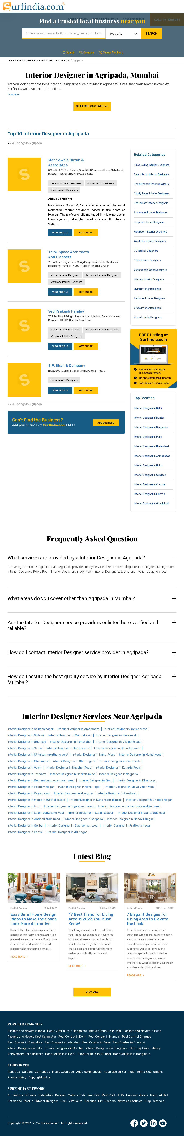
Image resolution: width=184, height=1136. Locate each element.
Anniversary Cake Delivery (25, 1054)
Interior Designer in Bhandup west (117, 748)
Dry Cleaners (107, 1101)
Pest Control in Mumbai (104, 1036)
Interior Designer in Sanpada (83, 819)
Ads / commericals (88, 1071)
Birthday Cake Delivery (145, 1048)
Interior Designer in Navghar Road (68, 767)
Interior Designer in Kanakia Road (118, 767)
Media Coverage (63, 1071)
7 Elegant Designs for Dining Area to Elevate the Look (147, 919)
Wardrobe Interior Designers (66, 282)
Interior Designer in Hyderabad (151, 446)
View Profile (60, 232)
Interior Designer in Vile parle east (118, 741)
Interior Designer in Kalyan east (29, 793)
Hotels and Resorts (20, 1101)
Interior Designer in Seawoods (120, 761)
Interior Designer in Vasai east (116, 735)
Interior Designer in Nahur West (94, 754)
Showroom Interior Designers (150, 212)
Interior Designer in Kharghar (73, 793)
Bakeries (90, 1101)
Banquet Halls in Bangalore (131, 1054)
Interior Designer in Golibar (25, 825)
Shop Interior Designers (147, 260)
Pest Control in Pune (96, 1042)
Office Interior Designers (148, 307)
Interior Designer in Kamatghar (71, 741)
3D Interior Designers (146, 250)
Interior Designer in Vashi (24, 767)
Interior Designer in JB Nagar (67, 832)
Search (151, 33)
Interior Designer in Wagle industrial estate (36, 800)
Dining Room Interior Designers (151, 174)
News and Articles (130, 1101)
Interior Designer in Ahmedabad (152, 455)
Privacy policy (17, 1077)
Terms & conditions (150, 1071)
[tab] (92, 568)
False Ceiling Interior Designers (151, 165)
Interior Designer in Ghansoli (27, 741)
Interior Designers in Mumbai (64, 1048)
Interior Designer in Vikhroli (26, 735)
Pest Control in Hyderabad (62, 1042)
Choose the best (113, 52)
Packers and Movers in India (26, 1031)
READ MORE (18, 956)
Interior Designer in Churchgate (73, 761)
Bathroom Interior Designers (150, 269)
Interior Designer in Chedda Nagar (149, 800)
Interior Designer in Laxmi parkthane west (36, 812)
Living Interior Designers (64, 190)
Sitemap (158, 1101)
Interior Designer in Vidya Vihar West (129, 787)
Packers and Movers (134, 1095)
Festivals (94, 1095)
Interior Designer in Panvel (25, 832)
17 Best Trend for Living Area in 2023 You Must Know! (90, 919)
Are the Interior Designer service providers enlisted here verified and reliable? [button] (83, 625)
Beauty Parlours (71, 1101)
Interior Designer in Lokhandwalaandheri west (129, 806)
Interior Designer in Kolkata (149, 494)
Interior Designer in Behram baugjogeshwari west (41, 780)
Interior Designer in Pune (148, 436)
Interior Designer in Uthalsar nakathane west (38, 754)
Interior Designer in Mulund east (70, 735)
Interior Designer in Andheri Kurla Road (34, 819)
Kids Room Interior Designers (150, 231)
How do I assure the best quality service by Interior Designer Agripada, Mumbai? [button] (85, 679)
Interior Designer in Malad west (140, 754)
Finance (30, 1095)
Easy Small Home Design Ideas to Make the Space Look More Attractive (33, 919)
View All (92, 992)
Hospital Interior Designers (149, 222)
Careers (27, 1071)
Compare (88, 52)
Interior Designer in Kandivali (116, 793)
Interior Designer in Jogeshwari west (69, 806)
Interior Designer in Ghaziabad (151, 503)
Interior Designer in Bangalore (151, 427)
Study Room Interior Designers (151, 193)
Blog (148, 1101)
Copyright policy (40, 1077)
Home (11, 60)
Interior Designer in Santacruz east (141, 812)
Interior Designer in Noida (148, 465)
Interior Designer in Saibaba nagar (30, 729)
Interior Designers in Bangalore (106, 1048)
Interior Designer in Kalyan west (125, 729)
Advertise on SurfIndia (119, 1071)
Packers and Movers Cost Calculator (32, 1036)
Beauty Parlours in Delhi (105, 1031)
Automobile (15, 1095)
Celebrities (45, 1095)
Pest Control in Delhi (72, 1036)
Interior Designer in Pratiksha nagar (127, 825)
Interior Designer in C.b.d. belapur (90, 812)
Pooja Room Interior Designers (151, 184)
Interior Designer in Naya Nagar (79, 787)
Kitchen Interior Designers (65, 275)
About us (14, 1071)
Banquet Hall (159, 1095)
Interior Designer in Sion (95, 780)
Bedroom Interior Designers (66, 183)
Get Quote (86, 232)
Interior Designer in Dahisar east (68, 748)
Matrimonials (76, 1095)
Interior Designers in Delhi (25, 1048)
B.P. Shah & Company (66, 365)
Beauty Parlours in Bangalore (67, 1031)
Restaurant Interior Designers (102, 275)
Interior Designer (26, 60)
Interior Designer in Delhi (148, 408)
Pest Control (110, 1095)
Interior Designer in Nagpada (118, 774)
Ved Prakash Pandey (66, 311)
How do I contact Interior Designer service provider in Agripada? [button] (78, 652)
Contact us (42, 1071)
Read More (14, 94)
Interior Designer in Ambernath (79, 729)
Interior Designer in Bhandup (135, 780)
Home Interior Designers (100, 183)
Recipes (60, 1095)
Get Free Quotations (92, 106)
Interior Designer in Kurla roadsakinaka (96, 800)
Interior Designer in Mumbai (54, 60)
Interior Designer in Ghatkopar (28, 761)
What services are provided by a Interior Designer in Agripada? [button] (76, 558)
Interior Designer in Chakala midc (72, 774)
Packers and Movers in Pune (142, 1031)
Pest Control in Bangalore (25, 1042)
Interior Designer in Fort (24, 806)
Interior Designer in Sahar (25, 748)
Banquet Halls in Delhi (60, 1054)
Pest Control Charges (136, 1036)
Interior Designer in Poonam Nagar (31, 787)
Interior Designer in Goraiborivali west (73, 825)
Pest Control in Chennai (129, 1042)
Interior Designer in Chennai (149, 484)
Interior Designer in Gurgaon (150, 475)
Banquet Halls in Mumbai (94, 1054)
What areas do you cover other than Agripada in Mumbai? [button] (71, 598)
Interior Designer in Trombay (27, 774)
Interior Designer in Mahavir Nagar (130, 819)
